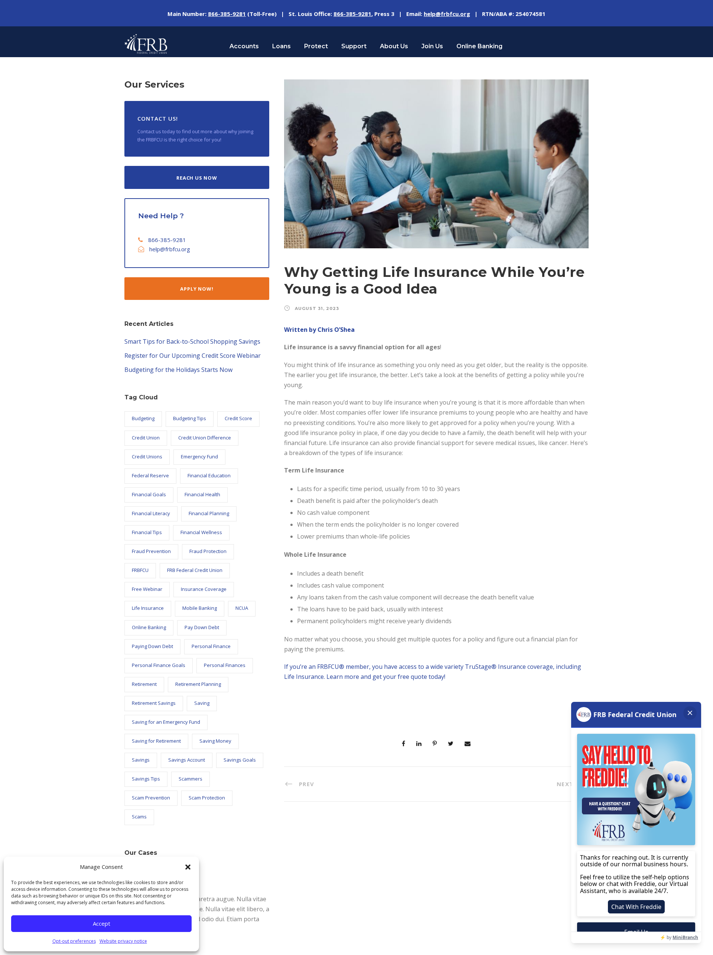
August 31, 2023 (317, 308)
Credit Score (238, 418)
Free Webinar (147, 589)
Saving (201, 703)
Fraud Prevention (151, 551)
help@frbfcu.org (169, 249)
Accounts (244, 46)
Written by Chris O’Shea (319, 330)
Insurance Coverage (204, 589)
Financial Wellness (201, 532)
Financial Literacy (151, 513)
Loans (281, 46)
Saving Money (215, 740)
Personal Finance (211, 646)
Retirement (144, 684)
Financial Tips (147, 532)
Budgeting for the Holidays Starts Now (178, 370)
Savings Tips (146, 778)
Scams (139, 816)
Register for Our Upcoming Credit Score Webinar (192, 355)
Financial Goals (149, 494)
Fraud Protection (208, 551)
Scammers (190, 778)
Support (354, 46)
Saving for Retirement (156, 740)
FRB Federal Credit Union (194, 570)
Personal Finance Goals (158, 665)
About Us (394, 46)
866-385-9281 (167, 239)
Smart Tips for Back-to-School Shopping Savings (192, 341)
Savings (141, 759)
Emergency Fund (199, 456)
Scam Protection (207, 797)
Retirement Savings (154, 703)
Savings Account (186, 759)
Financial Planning (209, 513)
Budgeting (143, 418)
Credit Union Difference (204, 437)
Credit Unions (147, 456)
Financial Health (202, 494)
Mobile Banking (199, 608)
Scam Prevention (151, 797)
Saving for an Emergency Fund (166, 722)
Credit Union (146, 437)
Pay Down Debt (202, 627)
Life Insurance (148, 608)
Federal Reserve (150, 475)
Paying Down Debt (152, 646)
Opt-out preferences (74, 941)
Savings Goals (240, 759)
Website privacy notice (123, 941)
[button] (188, 867)
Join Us (432, 46)
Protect (316, 46)
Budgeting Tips (189, 418)
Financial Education (209, 475)
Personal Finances (224, 665)
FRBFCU (140, 570)
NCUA (241, 608)
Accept (101, 923)
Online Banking (479, 46)
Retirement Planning (198, 684)
